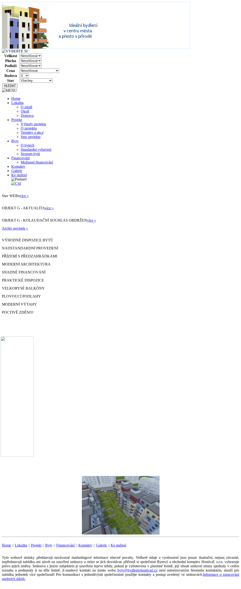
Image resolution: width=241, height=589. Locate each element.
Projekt (16, 120)
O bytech (27, 145)
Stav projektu (30, 137)
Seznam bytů (30, 154)
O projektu (29, 128)
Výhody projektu (33, 124)
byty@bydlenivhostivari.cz (137, 570)
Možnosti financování (37, 162)
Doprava (27, 116)
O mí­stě (26, 107)
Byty (15, 141)
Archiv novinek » (15, 228)
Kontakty (18, 166)
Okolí (25, 111)
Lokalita (17, 103)
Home (15, 99)
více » (24, 196)
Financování (20, 158)
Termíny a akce (32, 132)
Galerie (16, 171)
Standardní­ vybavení (36, 149)
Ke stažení (19, 175)
